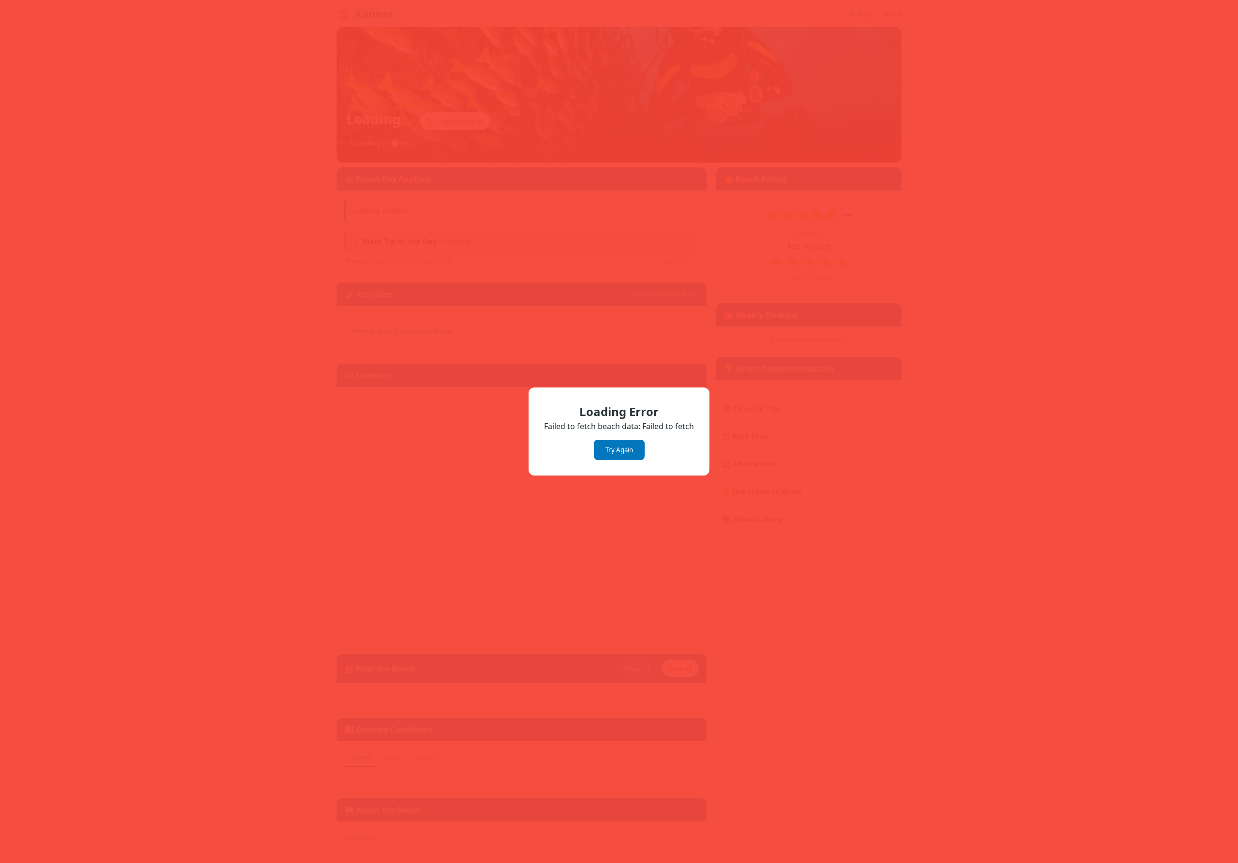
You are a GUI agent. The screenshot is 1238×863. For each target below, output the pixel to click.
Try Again (619, 450)
